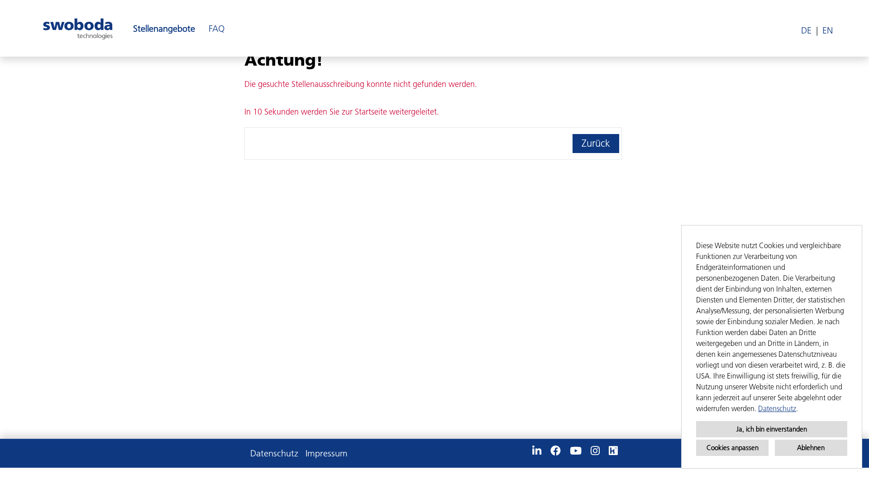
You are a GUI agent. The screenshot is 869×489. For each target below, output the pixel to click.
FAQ (216, 28)
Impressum (327, 453)
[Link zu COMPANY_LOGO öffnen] (78, 28)
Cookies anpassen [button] (733, 447)
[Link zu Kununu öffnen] (613, 451)
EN (827, 30)
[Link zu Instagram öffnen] (595, 451)
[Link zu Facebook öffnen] (555, 451)
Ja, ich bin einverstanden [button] (771, 429)
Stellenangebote (164, 28)
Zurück (596, 143)
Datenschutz (777, 408)
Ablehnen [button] (811, 447)
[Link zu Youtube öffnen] (576, 451)
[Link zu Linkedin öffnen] (537, 451)
